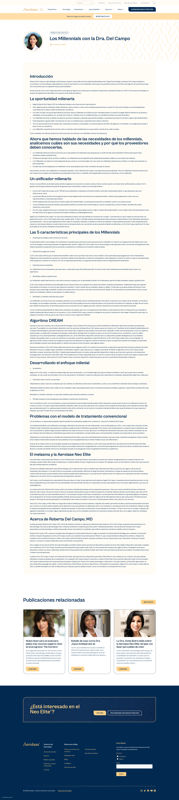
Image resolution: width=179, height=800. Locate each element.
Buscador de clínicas (130, 3)
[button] (53, 9)
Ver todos (148, 602)
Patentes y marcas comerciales (50, 765)
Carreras (46, 770)
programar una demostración (124, 713)
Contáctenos (145, 3)
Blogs (66, 759)
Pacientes (101, 3)
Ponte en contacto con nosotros (71, 750)
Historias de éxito (70, 767)
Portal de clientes (90, 749)
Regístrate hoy (103, 16)
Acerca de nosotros (114, 3)
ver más (99, 713)
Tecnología (66, 9)
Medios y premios (49, 760)
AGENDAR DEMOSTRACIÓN (142, 9)
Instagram (67, 763)
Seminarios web (69, 755)
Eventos (46, 756)
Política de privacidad (64, 791)
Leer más (32, 669)
